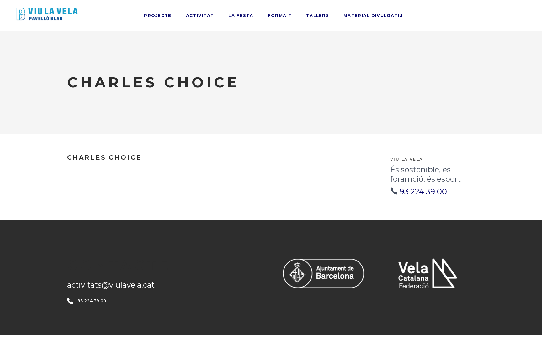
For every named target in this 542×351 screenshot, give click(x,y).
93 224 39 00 (423, 191)
